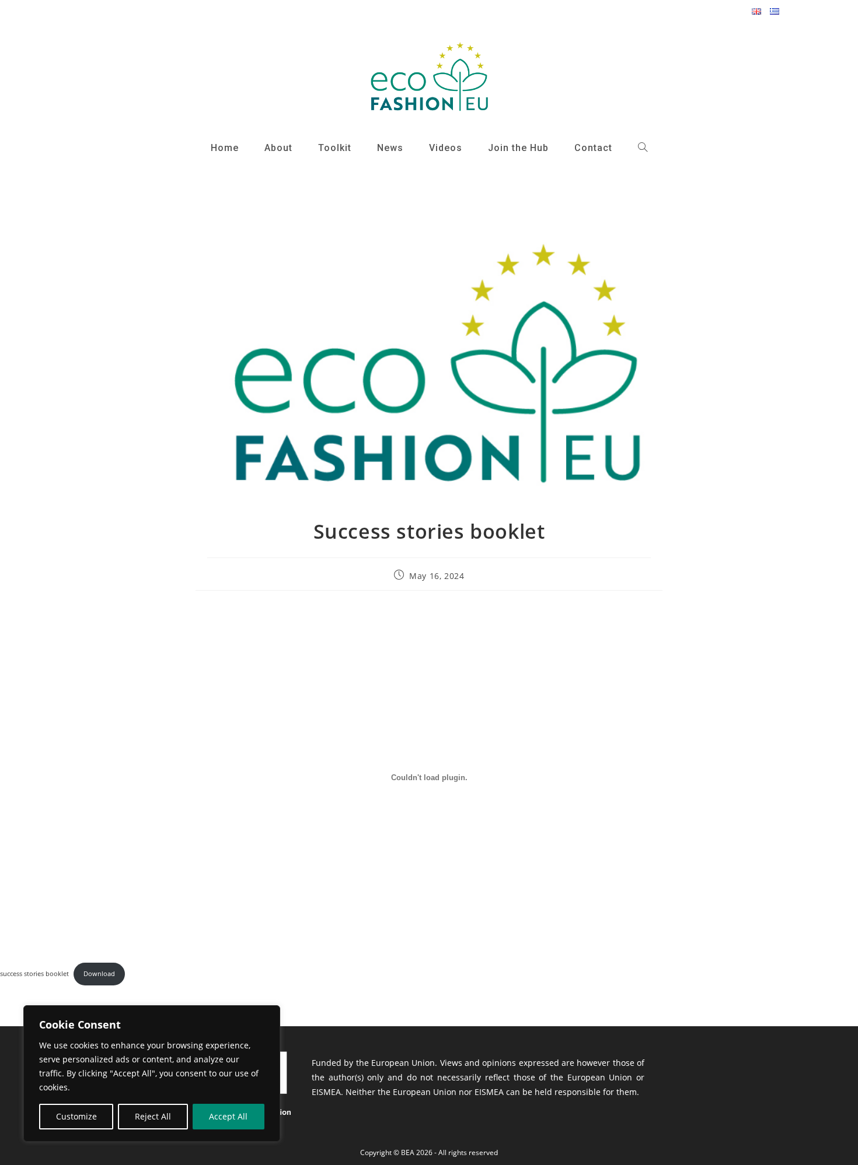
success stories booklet (34, 973)
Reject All (153, 1116)
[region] (151, 1073)
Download (99, 973)
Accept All (228, 1116)
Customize (76, 1116)
